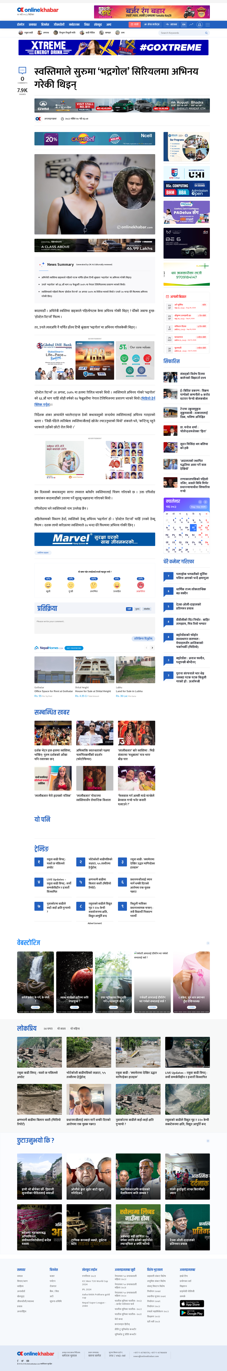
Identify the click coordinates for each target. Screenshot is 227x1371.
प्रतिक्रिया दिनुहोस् (143, 638)
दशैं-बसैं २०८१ (153, 1321)
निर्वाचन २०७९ (153, 1301)
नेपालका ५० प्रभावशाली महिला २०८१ (126, 1286)
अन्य (108, 24)
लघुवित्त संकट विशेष (156, 1281)
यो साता (61, 1028)
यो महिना (75, 1028)
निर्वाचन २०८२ (153, 1306)
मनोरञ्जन (74, 24)
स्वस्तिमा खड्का (43, 552)
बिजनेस (45, 24)
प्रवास (19, 1306)
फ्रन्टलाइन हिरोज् (122, 1324)
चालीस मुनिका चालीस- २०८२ (128, 1309)
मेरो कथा (119, 1319)
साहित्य (20, 1286)
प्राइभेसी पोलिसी (187, 1291)
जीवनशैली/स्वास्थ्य (25, 1301)
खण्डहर (108, 32)
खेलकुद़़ (20, 1296)
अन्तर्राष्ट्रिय (21, 1311)
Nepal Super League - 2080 (94, 1304)
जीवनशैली (59, 24)
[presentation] (146, 647)
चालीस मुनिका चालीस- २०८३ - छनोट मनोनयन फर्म (128, 1302)
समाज (20, 1276)
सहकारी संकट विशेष (156, 1276)
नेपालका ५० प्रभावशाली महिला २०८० (126, 1294)
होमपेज (20, 24)
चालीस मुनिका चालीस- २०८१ (128, 1314)
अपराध (46, 32)
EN (183, 24)
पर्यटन (52, 1281)
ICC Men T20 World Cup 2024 (95, 1283)
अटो (51, 1296)
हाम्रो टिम (184, 1276)
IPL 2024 (86, 1289)
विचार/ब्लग (22, 1281)
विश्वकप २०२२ (153, 1316)
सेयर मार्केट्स (154, 24)
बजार (52, 1276)
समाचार (33, 24)
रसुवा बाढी (28, 32)
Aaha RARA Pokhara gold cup (96, 1296)
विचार (87, 24)
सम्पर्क (182, 1296)
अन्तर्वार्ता (21, 1291)
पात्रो (136, 24)
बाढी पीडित (90, 32)
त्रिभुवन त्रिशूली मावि (67, 32)
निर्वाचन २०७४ (154, 1291)
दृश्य (122, 32)
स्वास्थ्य (173, 24)
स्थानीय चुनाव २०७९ (156, 1296)
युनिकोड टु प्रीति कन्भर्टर (125, 1334)
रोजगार (53, 1286)
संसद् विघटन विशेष (156, 1286)
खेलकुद (98, 24)
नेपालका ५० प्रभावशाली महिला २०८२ (126, 1278)
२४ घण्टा (48, 1028)
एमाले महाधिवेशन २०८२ (158, 1311)
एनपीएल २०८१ (89, 1276)
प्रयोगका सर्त (185, 1281)
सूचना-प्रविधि (56, 1301)
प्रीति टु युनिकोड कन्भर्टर (125, 1329)
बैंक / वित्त (54, 1291)
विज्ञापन (183, 1286)
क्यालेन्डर (173, 501)
